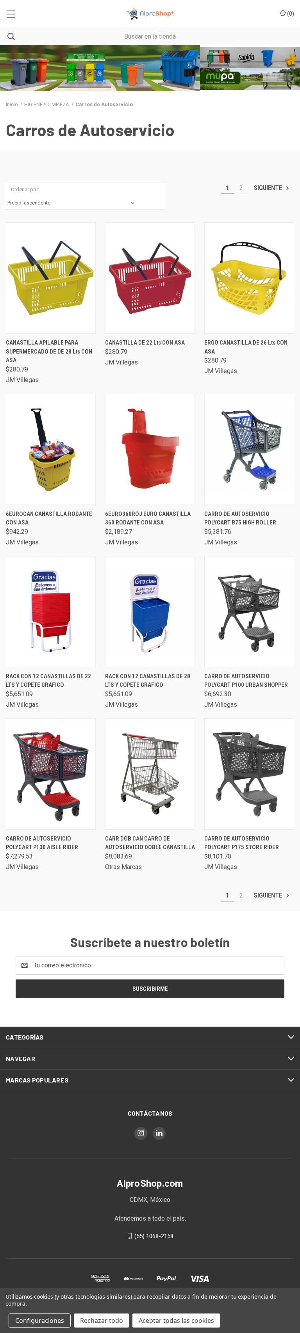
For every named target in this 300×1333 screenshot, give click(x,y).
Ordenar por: (25, 189)
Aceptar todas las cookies (176, 1320)
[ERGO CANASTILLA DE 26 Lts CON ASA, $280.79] (249, 278)
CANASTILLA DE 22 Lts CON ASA (145, 342)
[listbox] (72, 203)
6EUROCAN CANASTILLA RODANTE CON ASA (49, 518)
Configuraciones (39, 1320)
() (290, 14)
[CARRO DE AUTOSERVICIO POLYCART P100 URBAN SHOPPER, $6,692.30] (249, 612)
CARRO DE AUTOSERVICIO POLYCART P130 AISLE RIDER (42, 843)
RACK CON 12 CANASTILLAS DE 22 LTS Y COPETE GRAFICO (48, 681)
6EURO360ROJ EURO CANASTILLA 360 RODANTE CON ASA (148, 518)
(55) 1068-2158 (153, 1235)
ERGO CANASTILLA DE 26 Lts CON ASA (246, 347)
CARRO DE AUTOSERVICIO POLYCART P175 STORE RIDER (241, 843)
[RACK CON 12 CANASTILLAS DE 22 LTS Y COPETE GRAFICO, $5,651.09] (50, 612)
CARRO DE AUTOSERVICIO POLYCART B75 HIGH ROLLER (240, 518)
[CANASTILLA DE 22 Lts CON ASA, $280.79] (150, 278)
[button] (100, 68)
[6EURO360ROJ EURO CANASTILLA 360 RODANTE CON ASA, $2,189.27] (150, 449)
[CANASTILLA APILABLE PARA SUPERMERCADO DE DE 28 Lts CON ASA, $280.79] (50, 278)
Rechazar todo (101, 1320)
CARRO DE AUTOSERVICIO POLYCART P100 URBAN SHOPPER (246, 681)
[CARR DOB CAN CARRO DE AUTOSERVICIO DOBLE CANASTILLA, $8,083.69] (150, 774)
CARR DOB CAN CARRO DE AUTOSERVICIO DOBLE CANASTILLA (150, 843)
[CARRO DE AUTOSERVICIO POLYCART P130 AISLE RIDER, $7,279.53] (50, 774)
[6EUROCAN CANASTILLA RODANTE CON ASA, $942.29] (50, 449)
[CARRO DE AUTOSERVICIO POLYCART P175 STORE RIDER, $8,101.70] (249, 774)
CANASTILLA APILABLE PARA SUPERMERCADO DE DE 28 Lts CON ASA (49, 351)
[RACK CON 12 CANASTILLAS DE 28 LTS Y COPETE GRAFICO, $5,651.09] (150, 612)
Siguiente (269, 188)
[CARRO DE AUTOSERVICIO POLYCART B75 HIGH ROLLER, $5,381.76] (249, 449)
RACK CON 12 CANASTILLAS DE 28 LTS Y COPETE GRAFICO (147, 681)
